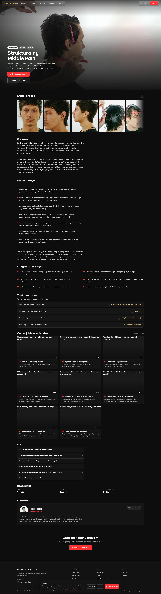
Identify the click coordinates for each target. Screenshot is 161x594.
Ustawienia (91, 586)
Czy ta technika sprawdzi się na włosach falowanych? (38, 461)
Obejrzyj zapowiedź (19, 80)
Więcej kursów (133, 507)
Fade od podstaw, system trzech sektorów (127, 304)
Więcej (59, 3)
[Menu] (147, 3)
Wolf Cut (138, 311)
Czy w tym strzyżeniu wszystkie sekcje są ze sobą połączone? (40, 472)
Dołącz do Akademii (19, 74)
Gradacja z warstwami (133, 324)
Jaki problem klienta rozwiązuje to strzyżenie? (35, 466)
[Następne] (142, 96)
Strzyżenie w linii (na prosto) (131, 318)
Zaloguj (124, 572)
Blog (98, 576)
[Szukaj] (141, 3)
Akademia (24, 3)
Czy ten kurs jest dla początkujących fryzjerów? (36, 449)
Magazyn (100, 572)
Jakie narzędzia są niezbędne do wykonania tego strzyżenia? (40, 455)
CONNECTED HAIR (11, 3)
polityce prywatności (75, 590)
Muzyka (51, 3)
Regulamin (141, 591)
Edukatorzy (42, 3)
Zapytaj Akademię (103, 579)
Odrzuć (100, 586)
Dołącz (154, 3)
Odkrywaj (33, 3)
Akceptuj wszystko (112, 586)
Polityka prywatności (129, 591)
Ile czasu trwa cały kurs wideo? (30, 478)
